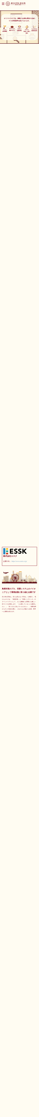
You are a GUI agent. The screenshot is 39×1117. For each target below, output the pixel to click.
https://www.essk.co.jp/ (19, 561)
